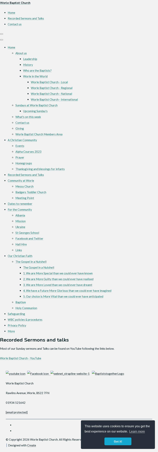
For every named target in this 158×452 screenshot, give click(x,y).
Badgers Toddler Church (30, 192)
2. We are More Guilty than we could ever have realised (58, 279)
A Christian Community (22, 140)
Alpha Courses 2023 (28, 151)
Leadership (30, 59)
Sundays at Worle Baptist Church (36, 105)
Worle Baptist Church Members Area (38, 134)
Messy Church (24, 186)
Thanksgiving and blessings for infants (40, 169)
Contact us (22, 122)
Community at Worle (21, 180)
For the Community (20, 209)
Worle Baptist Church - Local (49, 82)
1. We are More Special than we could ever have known (58, 273)
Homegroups (23, 163)
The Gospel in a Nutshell (30, 261)
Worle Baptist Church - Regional (51, 88)
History (28, 64)
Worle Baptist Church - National (51, 93)
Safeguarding (16, 313)
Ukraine (20, 227)
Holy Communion (26, 308)
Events (19, 146)
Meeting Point (24, 198)
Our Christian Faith (20, 256)
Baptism (20, 302)
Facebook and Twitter (29, 238)
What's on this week (28, 117)
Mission (20, 221)
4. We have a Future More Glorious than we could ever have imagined (67, 290)
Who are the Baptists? (37, 70)
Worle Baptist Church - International (54, 99)
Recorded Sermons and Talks (26, 174)
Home (11, 47)
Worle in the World (35, 76)
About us (21, 53)
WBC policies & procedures (25, 319)
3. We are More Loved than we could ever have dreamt (57, 285)
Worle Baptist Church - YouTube (20, 358)
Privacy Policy (17, 325)
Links (18, 250)
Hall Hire (21, 244)
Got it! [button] (118, 441)
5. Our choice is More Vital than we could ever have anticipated (63, 296)
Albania (20, 215)
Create (31, 445)
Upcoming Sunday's (35, 111)
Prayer (19, 157)
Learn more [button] (137, 431)
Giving (19, 128)
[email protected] (17, 412)
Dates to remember (20, 203)
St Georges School (27, 232)
